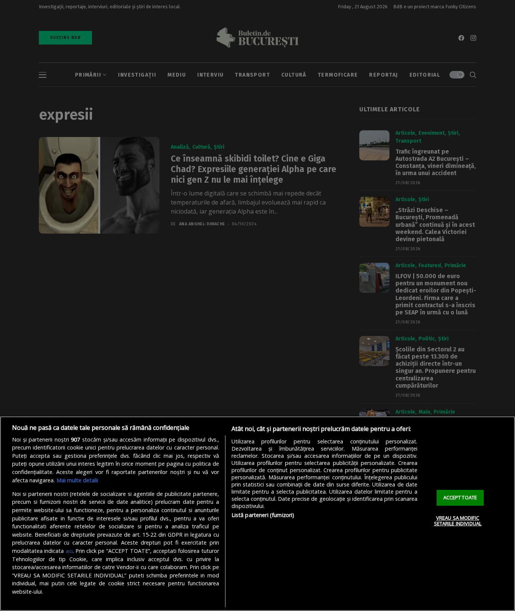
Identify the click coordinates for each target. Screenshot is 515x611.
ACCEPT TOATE (460, 497)
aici (69, 551)
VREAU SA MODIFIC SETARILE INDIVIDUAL (457, 520)
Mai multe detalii (77, 480)
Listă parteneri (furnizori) (262, 515)
